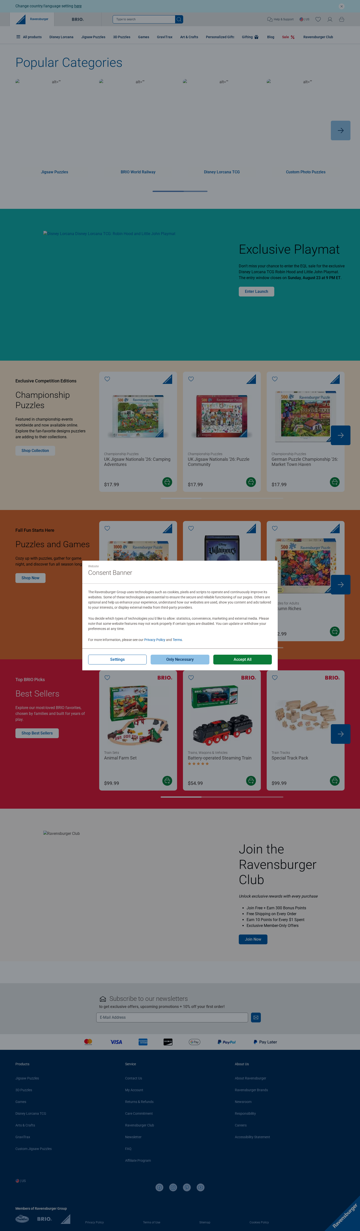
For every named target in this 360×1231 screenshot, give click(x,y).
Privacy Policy (154, 640)
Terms (177, 640)
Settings (117, 659)
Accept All (243, 659)
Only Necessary (180, 659)
